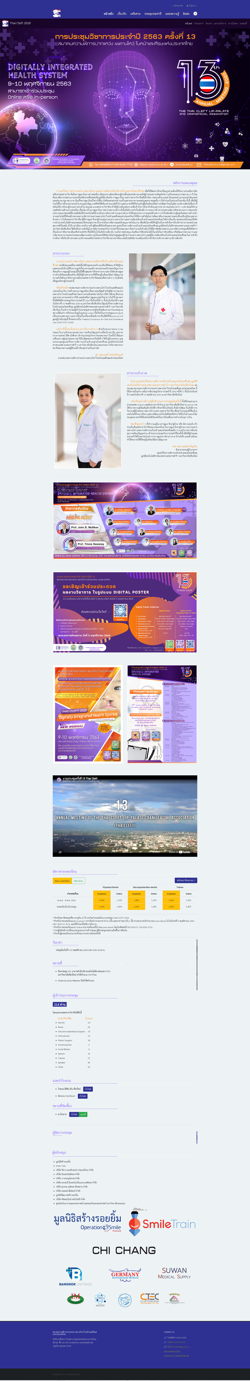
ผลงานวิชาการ (220, 23)
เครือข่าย (135, 13)
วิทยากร (208, 23)
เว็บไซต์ (88, 1089)
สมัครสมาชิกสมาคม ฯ (186, 880)
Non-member (62, 880)
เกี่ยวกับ (122, 13)
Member (78, 880)
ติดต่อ (186, 13)
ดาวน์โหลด (233, 23)
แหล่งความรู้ (172, 13)
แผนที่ (83, 1115)
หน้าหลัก (109, 13)
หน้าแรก (188, 23)
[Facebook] (195, 13)
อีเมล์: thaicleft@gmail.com (179, 1347)
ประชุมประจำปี (153, 13)
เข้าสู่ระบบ (192, 5)
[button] (121, 965)
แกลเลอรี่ (243, 23)
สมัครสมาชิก (178, 5)
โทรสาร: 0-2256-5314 (176, 1343)
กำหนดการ (198, 23)
